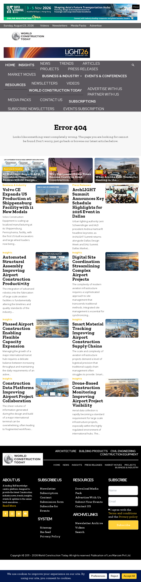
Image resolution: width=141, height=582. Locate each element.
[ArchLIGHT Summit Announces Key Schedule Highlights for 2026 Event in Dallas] (121, 194)
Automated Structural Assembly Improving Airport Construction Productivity (16, 270)
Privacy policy (128, 516)
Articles (91, 63)
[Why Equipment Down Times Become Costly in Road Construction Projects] (70, 170)
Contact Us (51, 100)
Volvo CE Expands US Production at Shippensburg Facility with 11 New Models (18, 200)
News (45, 63)
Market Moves (22, 74)
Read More (9, 505)
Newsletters (60, 25)
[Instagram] (12, 514)
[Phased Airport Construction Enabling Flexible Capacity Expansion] (52, 328)
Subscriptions (82, 101)
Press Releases (83, 69)
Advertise (96, 25)
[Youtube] (25, 514)
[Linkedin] (18, 514)
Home (10, 65)
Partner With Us (103, 94)
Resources (15, 85)
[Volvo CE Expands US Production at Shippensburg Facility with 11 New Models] (52, 194)
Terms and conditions (122, 513)
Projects (49, 69)
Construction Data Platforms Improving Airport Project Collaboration (18, 391)
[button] (133, 65)
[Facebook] (5, 514)
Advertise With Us (105, 89)
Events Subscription (83, 109)
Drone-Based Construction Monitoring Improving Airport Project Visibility (87, 394)
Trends (66, 63)
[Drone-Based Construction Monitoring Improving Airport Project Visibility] (121, 387)
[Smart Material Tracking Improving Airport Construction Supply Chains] (121, 328)
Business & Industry (60, 76)
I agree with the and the (123, 513)
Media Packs (78, 25)
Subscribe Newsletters (31, 109)
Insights (26, 65)
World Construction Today (55, 90)
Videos (44, 25)
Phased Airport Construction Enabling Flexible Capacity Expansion (18, 335)
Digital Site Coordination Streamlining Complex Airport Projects (86, 268)
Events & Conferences (106, 76)
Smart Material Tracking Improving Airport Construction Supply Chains (88, 335)
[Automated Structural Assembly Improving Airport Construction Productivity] (52, 261)
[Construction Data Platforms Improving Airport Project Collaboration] (52, 387)
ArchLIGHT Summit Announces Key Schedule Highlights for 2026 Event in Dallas (88, 203)
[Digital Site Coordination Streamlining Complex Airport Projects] (121, 261)
